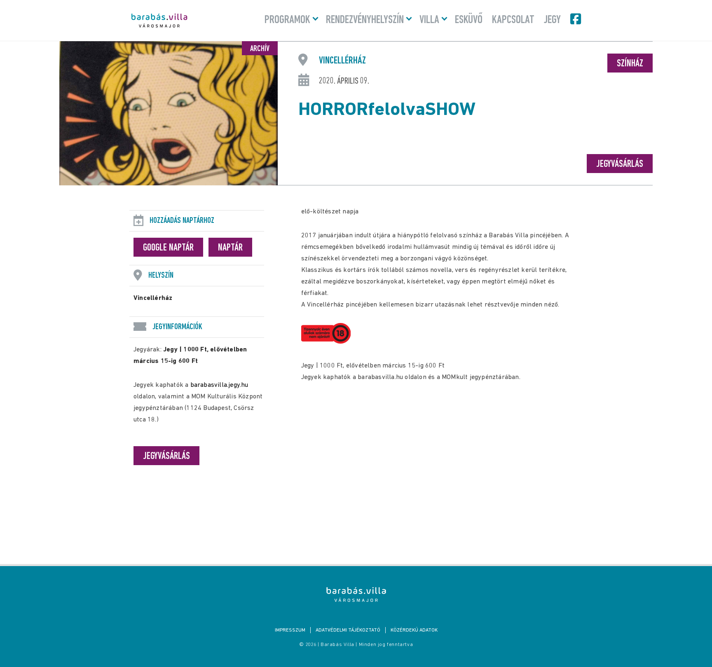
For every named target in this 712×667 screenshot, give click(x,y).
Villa (429, 20)
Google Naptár (168, 248)
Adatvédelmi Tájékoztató (348, 630)
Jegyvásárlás (619, 164)
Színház (630, 64)
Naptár (230, 248)
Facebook (576, 19)
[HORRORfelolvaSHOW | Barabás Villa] (356, 594)
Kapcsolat (513, 20)
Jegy (552, 20)
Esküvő (468, 20)
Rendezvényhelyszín (365, 20)
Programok (287, 20)
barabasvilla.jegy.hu (219, 385)
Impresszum (290, 630)
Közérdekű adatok (414, 630)
